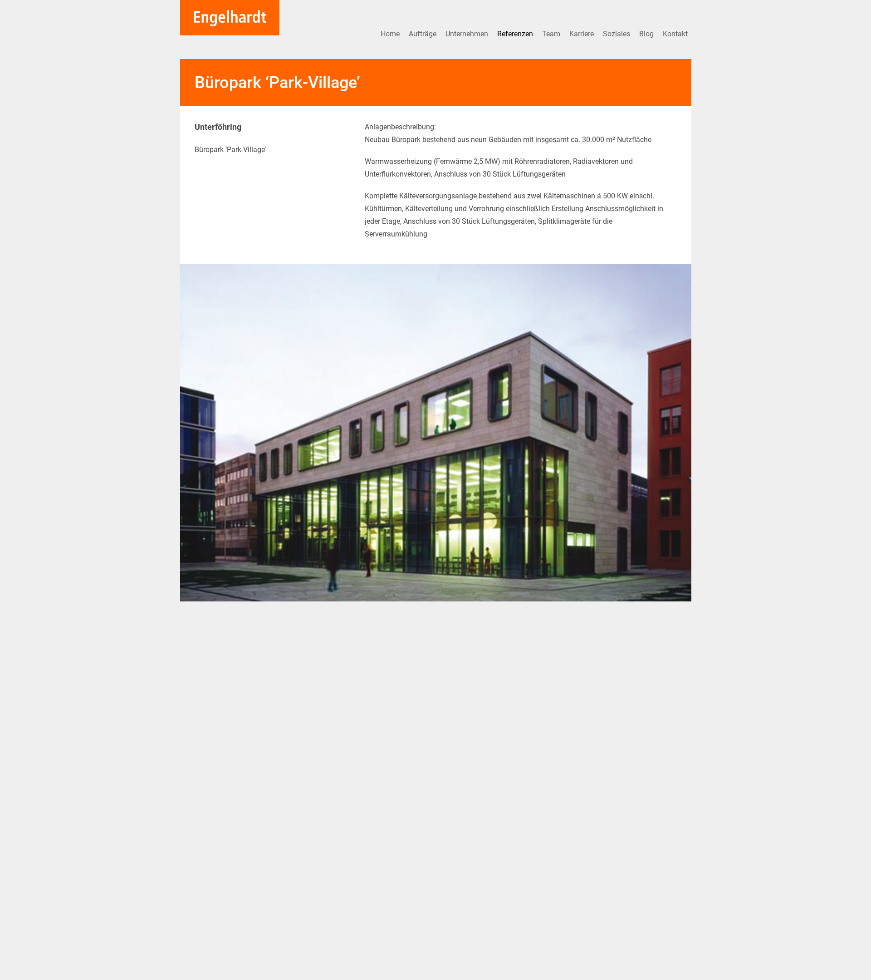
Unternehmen (467, 34)
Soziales (617, 34)
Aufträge (423, 34)
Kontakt (675, 34)
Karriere (582, 34)
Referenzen (516, 34)
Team (552, 34)
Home (391, 34)
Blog (647, 34)
